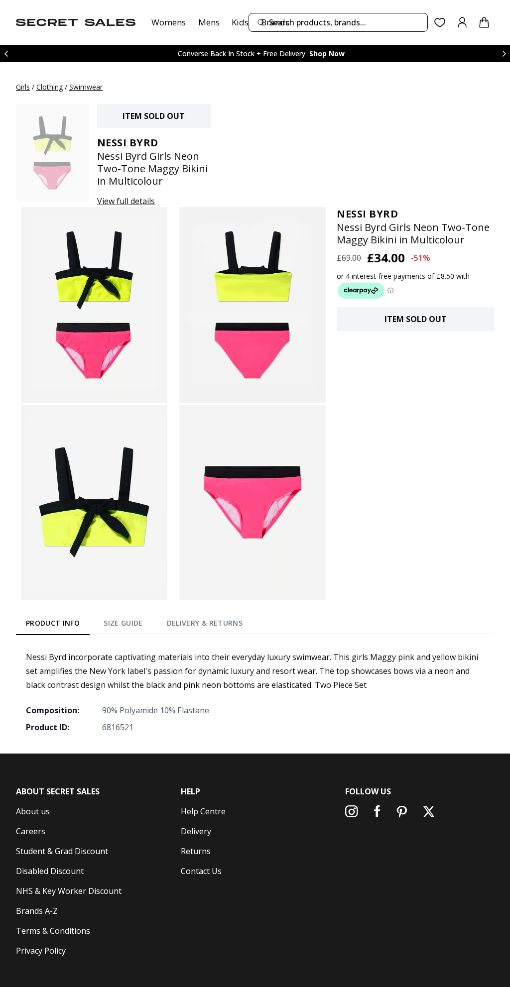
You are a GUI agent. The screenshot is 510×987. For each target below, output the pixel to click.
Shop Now (327, 53)
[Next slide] (504, 53)
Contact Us (201, 871)
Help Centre (203, 811)
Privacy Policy (41, 950)
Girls (23, 87)
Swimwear (86, 87)
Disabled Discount (50, 871)
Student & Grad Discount (62, 851)
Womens (168, 22)
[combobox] (338, 22)
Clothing (49, 87)
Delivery (196, 831)
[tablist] (134, 625)
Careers (30, 831)
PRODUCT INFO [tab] (53, 623)
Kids (240, 22)
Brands (275, 22)
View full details (126, 201)
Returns (196, 851)
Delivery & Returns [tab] (205, 623)
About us (33, 811)
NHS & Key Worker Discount (69, 890)
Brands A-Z (37, 910)
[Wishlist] (440, 22)
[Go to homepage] (75, 22)
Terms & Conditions (53, 930)
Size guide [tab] (123, 623)
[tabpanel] (255, 692)
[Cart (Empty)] (484, 22)
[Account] (462, 22)
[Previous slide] (6, 53)
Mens (209, 22)
